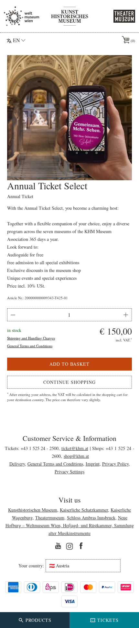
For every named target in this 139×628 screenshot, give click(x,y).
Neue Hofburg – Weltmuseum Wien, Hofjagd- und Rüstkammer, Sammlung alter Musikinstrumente (69, 525)
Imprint (93, 464)
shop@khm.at (76, 456)
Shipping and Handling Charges (31, 338)
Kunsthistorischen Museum (32, 510)
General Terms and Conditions (29, 345)
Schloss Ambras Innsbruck (91, 518)
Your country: (31, 565)
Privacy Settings (69, 471)
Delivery (17, 464)
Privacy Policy (115, 464)
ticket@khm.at (74, 448)
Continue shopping (69, 382)
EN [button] (16, 40)
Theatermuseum (49, 518)
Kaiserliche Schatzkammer (84, 510)
